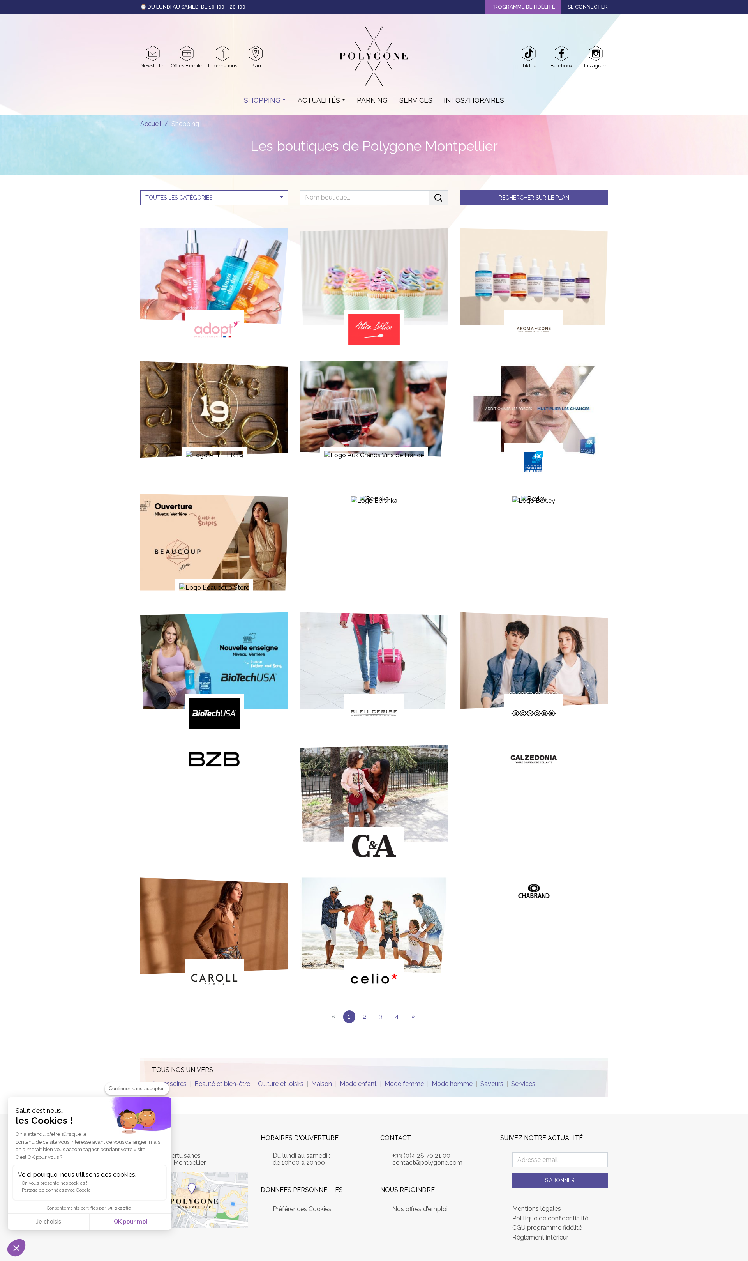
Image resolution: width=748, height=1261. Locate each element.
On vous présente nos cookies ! (54, 1183)
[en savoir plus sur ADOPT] (214, 288)
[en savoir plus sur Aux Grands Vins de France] (374, 414)
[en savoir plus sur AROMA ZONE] (534, 288)
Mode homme (452, 1084)
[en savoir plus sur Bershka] (374, 503)
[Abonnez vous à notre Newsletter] (153, 53)
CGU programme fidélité (547, 1227)
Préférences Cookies (302, 1209)
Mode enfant (358, 1084)
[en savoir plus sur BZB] (214, 761)
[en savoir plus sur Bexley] (534, 503)
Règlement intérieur (540, 1237)
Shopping (262, 100)
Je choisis (48, 1222)
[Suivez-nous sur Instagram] (596, 53)
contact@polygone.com (427, 1162)
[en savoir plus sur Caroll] (214, 937)
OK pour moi (130, 1222)
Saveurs (491, 1084)
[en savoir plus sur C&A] (374, 805)
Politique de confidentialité (550, 1218)
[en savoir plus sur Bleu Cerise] (374, 672)
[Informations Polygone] (222, 53)
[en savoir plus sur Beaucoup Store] (214, 547)
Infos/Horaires (474, 100)
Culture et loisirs (280, 1084)
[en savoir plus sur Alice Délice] (374, 288)
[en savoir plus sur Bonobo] (534, 672)
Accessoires (169, 1084)
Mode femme (404, 1084)
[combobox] (214, 197)
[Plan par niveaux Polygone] (256, 53)
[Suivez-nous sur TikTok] (529, 53)
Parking (372, 100)
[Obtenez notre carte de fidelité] (187, 53)
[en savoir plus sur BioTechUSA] (214, 672)
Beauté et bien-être (222, 1084)
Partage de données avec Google (56, 1190)
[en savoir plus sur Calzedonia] (534, 761)
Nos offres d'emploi (420, 1209)
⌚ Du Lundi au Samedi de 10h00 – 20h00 (192, 7)
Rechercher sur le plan (534, 198)
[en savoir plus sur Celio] (374, 937)
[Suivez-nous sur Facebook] (561, 53)
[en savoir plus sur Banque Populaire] (534, 421)
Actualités (319, 100)
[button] (16, 1247)
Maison (321, 1084)
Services (415, 100)
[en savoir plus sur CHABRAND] (534, 894)
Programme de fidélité (523, 7)
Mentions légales (536, 1208)
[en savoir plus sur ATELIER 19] (214, 414)
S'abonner (560, 1180)
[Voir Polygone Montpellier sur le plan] (194, 1199)
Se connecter (588, 7)
